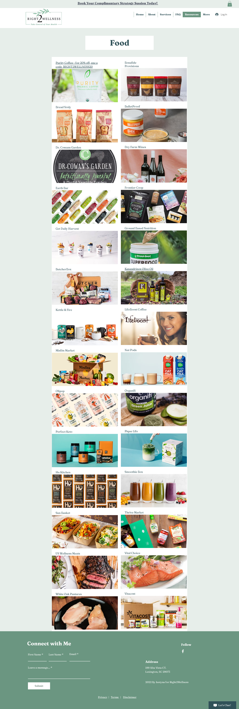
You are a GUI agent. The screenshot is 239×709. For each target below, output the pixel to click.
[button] (229, 4)
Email (72, 654)
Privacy (102, 697)
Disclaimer (130, 697)
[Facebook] (182, 651)
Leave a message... (39, 667)
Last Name (55, 654)
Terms (115, 697)
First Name (34, 654)
